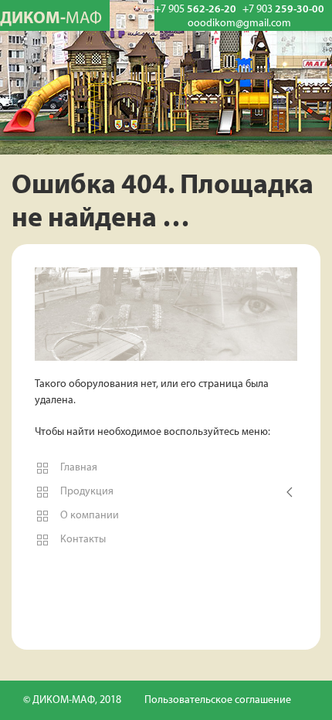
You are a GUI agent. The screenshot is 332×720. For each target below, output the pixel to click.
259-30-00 (283, 9)
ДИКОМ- (51, 19)
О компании (88, 515)
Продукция (85, 492)
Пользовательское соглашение (217, 700)
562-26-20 (195, 9)
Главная (77, 468)
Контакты (82, 539)
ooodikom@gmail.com (239, 24)
